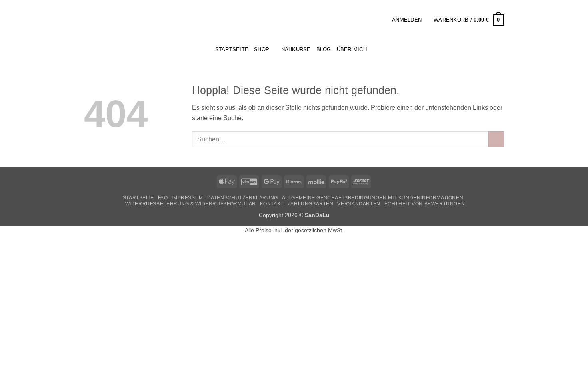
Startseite (138, 198)
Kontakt (272, 204)
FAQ (163, 198)
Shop (261, 49)
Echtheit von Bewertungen (424, 204)
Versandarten (358, 204)
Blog (323, 49)
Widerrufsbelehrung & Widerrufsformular (190, 204)
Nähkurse (296, 49)
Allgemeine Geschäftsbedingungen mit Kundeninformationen (373, 198)
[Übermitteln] (496, 139)
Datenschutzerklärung (242, 198)
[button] (383, 20)
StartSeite (232, 49)
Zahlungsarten (311, 204)
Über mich (352, 49)
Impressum (187, 198)
